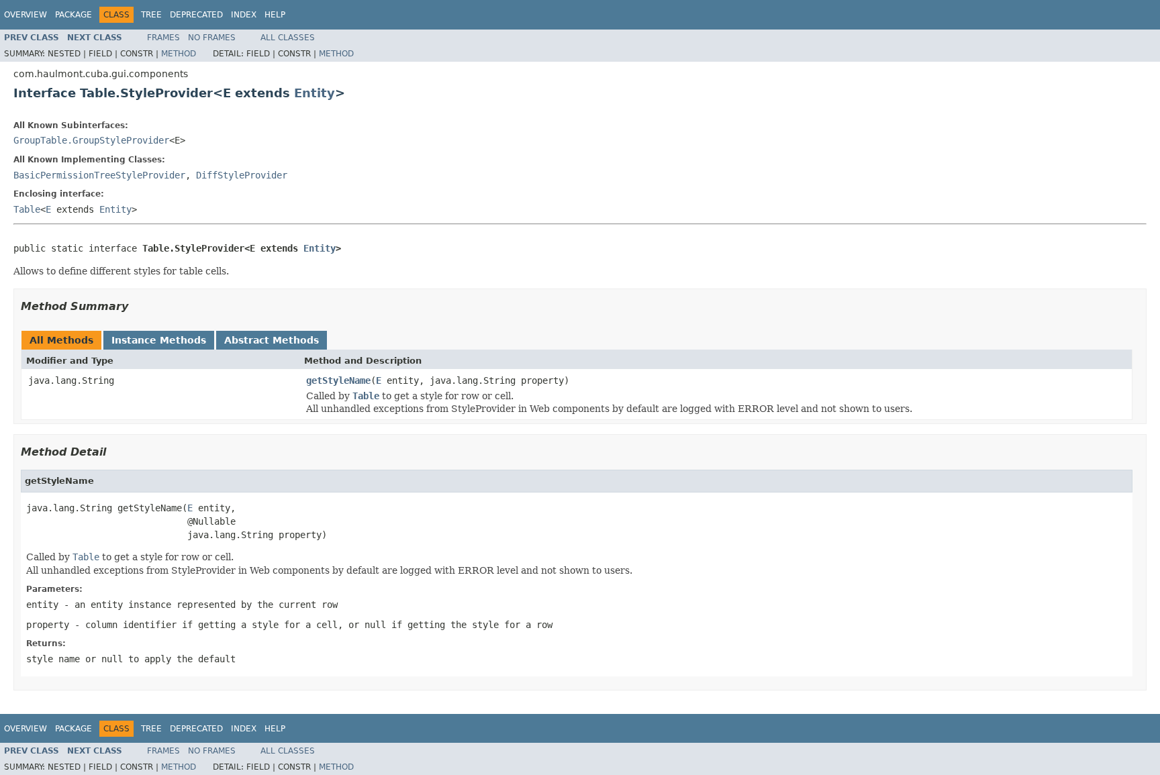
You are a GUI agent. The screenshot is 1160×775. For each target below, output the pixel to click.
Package (73, 14)
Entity (314, 93)
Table (26, 209)
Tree (151, 14)
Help (274, 14)
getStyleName (338, 380)
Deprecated (196, 14)
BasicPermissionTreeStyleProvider (99, 175)
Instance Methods (158, 340)
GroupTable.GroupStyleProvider (91, 140)
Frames (163, 37)
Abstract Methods (271, 340)
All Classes (287, 37)
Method (178, 53)
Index (243, 14)
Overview (25, 14)
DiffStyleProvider (241, 175)
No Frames (212, 37)
